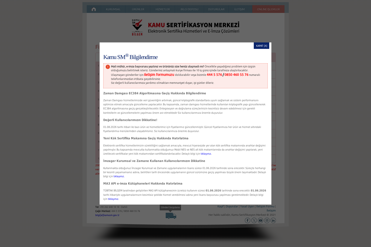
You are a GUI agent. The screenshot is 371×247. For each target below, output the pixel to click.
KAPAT (259, 45)
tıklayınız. (206, 153)
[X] (265, 45)
